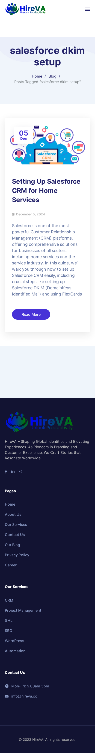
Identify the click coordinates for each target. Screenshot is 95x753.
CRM (9, 600)
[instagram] (20, 471)
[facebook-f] (6, 471)
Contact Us (15, 534)
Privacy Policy (17, 555)
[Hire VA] (25, 8)
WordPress (14, 640)
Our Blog (12, 544)
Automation (15, 651)
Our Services (16, 524)
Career (11, 565)
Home (37, 76)
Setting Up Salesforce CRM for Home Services (46, 190)
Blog (52, 76)
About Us (13, 514)
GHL (8, 620)
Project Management (23, 610)
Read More (31, 314)
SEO (8, 630)
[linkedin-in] (13, 471)
